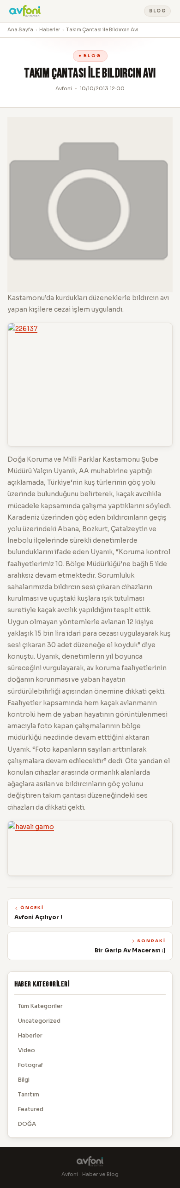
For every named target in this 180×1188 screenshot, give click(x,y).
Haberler (49, 30)
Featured (30, 1109)
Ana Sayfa (20, 30)
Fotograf (30, 1064)
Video (26, 1050)
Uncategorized (39, 1020)
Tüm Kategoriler (40, 1006)
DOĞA (27, 1123)
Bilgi (24, 1079)
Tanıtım (28, 1094)
